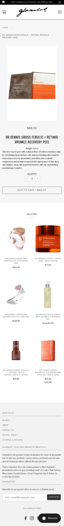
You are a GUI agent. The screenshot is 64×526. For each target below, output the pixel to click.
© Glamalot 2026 (32, 508)
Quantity (32, 174)
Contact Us (8, 430)
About (5, 425)
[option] (32, 83)
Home (5, 28)
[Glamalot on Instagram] (32, 519)
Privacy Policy (10, 435)
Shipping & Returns (12, 440)
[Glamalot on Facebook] (26, 519)
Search (6, 420)
